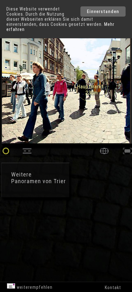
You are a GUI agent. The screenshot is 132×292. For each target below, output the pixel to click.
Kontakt (113, 287)
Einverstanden (103, 11)
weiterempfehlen (34, 287)
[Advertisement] (54, 227)
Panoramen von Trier (38, 181)
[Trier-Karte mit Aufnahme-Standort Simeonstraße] (104, 153)
